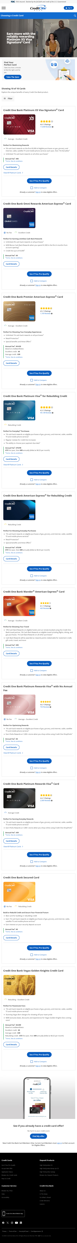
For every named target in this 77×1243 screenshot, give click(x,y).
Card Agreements (36, 1231)
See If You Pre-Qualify (39, 181)
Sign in (38, 192)
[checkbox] (31, 188)
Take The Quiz (12, 77)
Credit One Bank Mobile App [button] (14, 1213)
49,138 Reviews (46, 413)
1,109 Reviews (45, 313)
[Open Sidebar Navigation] (4, 8)
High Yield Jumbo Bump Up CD (49, 1168)
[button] (75, 17)
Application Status (7, 1172)
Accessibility (5, 1197)
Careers (42, 1204)
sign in (59, 1143)
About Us (43, 1191)
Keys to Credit (6, 1178)
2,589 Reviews (45, 800)
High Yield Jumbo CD (46, 1165)
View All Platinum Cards (12, 173)
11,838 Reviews (46, 127)
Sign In (70, 8)
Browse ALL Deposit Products (49, 1175)
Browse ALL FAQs (7, 1191)
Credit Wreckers (45, 1201)
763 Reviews (45, 707)
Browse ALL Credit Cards (9, 1175)
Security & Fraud (23, 1231)
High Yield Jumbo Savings (47, 1172)
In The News (44, 1194)
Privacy (4, 1231)
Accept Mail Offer (7, 1168)
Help (3, 1194)
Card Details (11, 167)
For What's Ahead (45, 1197)
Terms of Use (13, 1231)
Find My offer (39, 1136)
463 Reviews (45, 608)
